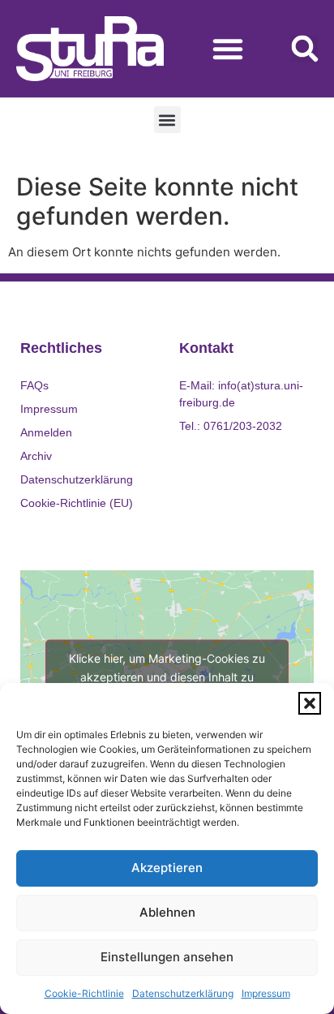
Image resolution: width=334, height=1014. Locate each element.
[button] (310, 703)
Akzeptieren (167, 867)
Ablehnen (167, 912)
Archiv (36, 455)
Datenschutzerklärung (182, 993)
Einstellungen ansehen (167, 957)
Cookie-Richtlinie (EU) (76, 502)
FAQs (34, 385)
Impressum (266, 993)
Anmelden (46, 432)
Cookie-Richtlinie (84, 993)
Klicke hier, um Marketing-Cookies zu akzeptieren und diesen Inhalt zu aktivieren (167, 676)
